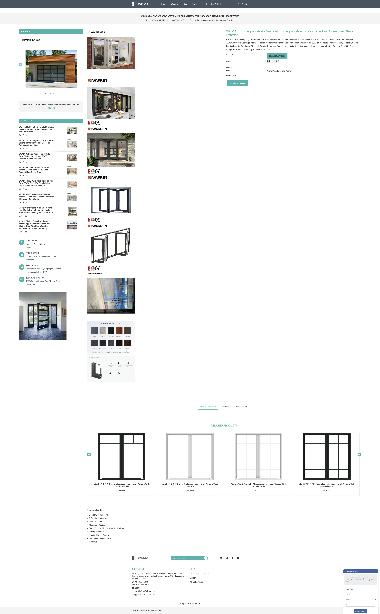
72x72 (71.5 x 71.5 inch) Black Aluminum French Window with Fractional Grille (121, 485)
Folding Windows (96, 532)
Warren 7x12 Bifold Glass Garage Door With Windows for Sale (51, 105)
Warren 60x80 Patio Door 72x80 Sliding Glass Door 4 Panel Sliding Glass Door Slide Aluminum (36, 129)
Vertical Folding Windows (100, 538)
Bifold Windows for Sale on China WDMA (106, 528)
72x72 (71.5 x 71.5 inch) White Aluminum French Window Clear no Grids (190, 485)
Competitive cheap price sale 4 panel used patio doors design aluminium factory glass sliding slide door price (36, 210)
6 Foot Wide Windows (98, 515)
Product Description (208, 407)
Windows (93, 542)
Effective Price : (231, 55)
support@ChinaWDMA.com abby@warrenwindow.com (144, 591)
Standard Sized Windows (100, 535)
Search (193, 578)
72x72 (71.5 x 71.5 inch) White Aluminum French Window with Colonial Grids (258, 485)
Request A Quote (277, 56)
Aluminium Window (97, 525)
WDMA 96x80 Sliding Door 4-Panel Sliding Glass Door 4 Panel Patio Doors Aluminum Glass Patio (36, 196)
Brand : (228, 71)
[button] (360, 571)
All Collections (196, 582)
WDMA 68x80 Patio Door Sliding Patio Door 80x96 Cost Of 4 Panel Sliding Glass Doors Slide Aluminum (36, 183)
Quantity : (229, 67)
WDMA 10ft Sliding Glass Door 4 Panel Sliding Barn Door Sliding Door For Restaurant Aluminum (36, 142)
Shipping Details (241, 407)
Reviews (225, 407)
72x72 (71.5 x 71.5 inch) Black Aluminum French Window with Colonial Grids (326, 485)
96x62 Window (95, 521)
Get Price (23, 135)
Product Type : (231, 75)
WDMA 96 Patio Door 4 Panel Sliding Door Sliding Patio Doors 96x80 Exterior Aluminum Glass (35, 156)
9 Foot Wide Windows (98, 518)
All (147, 20)
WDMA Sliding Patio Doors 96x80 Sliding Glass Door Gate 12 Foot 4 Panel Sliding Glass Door (34, 169)
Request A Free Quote (199, 574)
